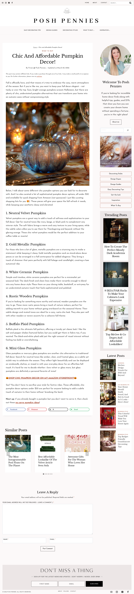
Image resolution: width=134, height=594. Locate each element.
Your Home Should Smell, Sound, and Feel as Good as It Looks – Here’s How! (123, 394)
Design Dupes (116, 179)
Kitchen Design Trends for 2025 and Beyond (122, 370)
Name (5, 539)
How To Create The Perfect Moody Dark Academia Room (115, 251)
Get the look (115, 195)
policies (39, 76)
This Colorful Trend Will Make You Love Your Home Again (123, 419)
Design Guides (51, 30)
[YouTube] (2, 2)
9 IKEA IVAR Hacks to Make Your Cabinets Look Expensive (116, 295)
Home (87, 2)
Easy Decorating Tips (32, 30)
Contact (104, 2)
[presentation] (115, 230)
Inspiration (116, 200)
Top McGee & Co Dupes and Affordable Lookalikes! (116, 339)
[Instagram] (5, 2)
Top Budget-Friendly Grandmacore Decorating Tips (124, 442)
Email (52, 539)
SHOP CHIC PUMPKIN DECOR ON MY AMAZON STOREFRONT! (41, 378)
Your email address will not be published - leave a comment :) (28, 502)
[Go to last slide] (8, 453)
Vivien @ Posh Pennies (37, 68)
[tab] (43, 474)
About (95, 2)
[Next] (87, 453)
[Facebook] (12, 2)
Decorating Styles (70, 30)
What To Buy (47, 51)
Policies (66, 591)
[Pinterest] (8, 2)
